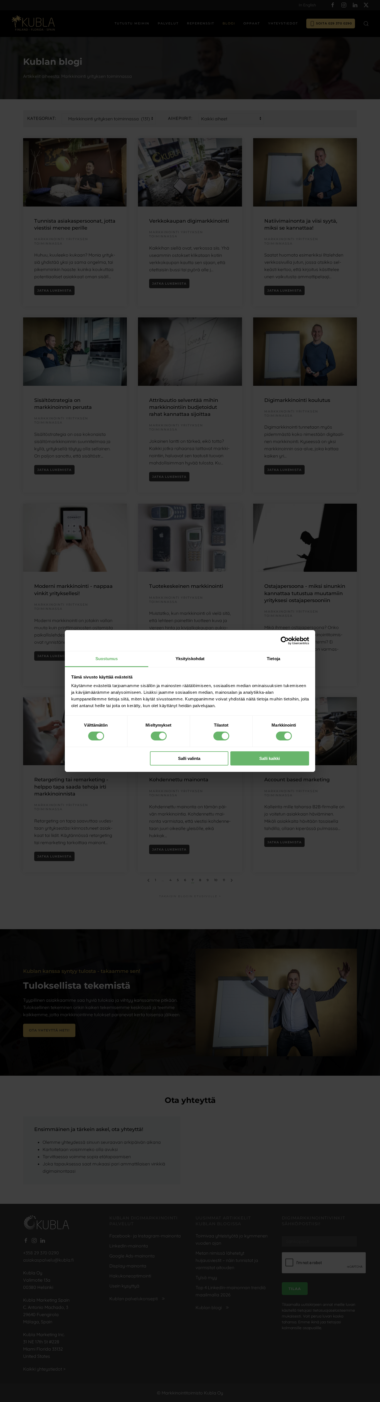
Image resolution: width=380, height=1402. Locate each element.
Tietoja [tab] (273, 658)
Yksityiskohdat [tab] (190, 658)
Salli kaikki (269, 758)
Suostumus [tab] (106, 658)
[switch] (159, 736)
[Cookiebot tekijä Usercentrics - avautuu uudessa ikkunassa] (284, 640)
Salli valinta (189, 758)
